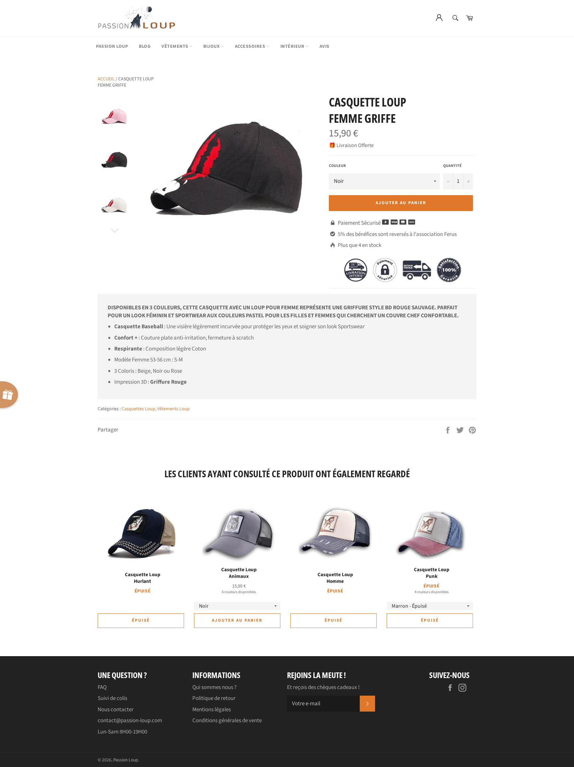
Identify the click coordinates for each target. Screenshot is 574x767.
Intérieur (293, 46)
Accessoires (250, 46)
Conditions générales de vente (227, 721)
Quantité (452, 166)
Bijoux (212, 46)
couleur (337, 166)
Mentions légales (211, 710)
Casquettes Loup (138, 409)
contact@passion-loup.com (130, 721)
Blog (144, 46)
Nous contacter (116, 710)
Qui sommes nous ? (214, 687)
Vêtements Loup (173, 409)
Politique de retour (214, 698)
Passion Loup (112, 46)
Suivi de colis (112, 698)
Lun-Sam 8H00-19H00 (122, 732)
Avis (325, 46)
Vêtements (175, 46)
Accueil (106, 79)
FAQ (102, 687)
